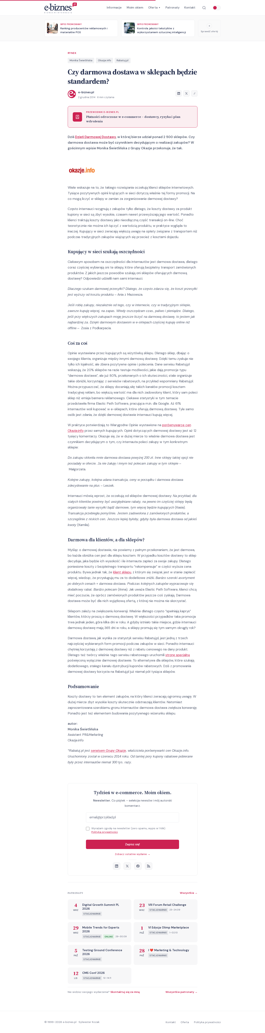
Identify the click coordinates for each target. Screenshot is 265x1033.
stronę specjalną (177, 655)
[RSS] (148, 866)
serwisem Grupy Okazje (108, 750)
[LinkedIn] (116, 866)
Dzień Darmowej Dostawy (95, 137)
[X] (127, 866)
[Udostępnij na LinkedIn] (179, 93)
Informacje (114, 8)
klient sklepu (122, 572)
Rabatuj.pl (122, 60)
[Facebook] (138, 866)
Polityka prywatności (104, 832)
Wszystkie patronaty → (181, 992)
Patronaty (172, 8)
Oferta (154, 8)
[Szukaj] (204, 8)
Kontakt (189, 8)
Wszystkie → (188, 893)
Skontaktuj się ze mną (125, 992)
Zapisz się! (132, 844)
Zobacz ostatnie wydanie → (132, 854)
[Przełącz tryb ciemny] (217, 7)
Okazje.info (104, 60)
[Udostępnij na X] (186, 93)
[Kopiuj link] (194, 93)
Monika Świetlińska (81, 60)
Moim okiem (135, 8)
